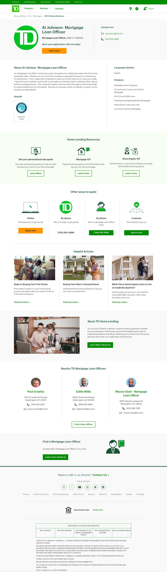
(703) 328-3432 (38, 405)
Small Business (30, 2)
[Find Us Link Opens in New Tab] (130, 8)
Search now (136, 233)
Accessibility (116, 494)
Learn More (35, 173)
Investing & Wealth (62, 2)
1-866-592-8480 (101, 233)
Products (28, 8)
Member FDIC (98, 510)
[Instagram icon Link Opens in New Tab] (87, 487)
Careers (129, 494)
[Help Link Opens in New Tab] (136, 8)
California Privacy (41, 494)
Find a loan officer (83, 424)
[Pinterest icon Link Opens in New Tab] (95, 487)
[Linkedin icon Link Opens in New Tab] (103, 487)
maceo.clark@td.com (133, 413)
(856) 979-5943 (85, 405)
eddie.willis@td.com (85, 409)
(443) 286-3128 (133, 408)
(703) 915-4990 (112, 39)
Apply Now (54, 51)
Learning (59, 7)
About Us (78, 2)
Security (91, 494)
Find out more (21, 302)
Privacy (26, 494)
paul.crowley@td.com (38, 409)
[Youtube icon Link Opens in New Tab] (79, 487)
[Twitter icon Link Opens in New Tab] (71, 487)
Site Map (140, 494)
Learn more (83, 173)
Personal (15, 2)
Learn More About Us (100, 345)
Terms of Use (78, 494)
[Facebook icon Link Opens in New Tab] (64, 487)
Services (44, 8)
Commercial (45, 2)
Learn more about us (55, 457)
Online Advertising (61, 494)
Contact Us (101, 475)
